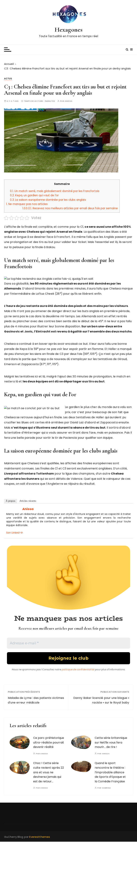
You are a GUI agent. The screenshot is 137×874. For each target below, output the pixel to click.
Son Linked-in (14, 532)
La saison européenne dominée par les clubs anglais (48, 200)
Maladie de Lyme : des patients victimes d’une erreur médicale (36, 700)
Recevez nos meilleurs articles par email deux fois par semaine (70, 208)
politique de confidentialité (78, 669)
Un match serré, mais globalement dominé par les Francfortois (54, 191)
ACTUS (8, 78)
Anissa (68, 101)
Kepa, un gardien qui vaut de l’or (34, 195)
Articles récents (28, 501)
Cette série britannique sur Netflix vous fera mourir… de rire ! (111, 742)
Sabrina (106, 788)
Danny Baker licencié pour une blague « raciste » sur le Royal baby (101, 700)
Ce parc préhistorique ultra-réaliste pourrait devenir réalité (48, 742)
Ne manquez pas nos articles (27, 204)
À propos (10, 501)
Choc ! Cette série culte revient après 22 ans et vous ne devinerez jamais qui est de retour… (48, 772)
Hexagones (68, 29)
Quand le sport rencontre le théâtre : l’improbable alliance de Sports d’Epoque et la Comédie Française (110, 772)
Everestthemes (39, 837)
